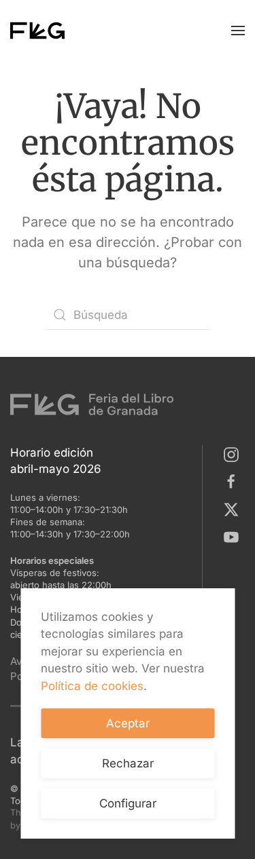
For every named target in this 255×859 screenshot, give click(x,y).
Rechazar (128, 763)
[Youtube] (234, 536)
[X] (234, 508)
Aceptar (128, 723)
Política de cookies (92, 686)
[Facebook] (234, 481)
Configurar (127, 803)
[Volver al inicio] (37, 30)
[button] (238, 30)
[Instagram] (234, 453)
